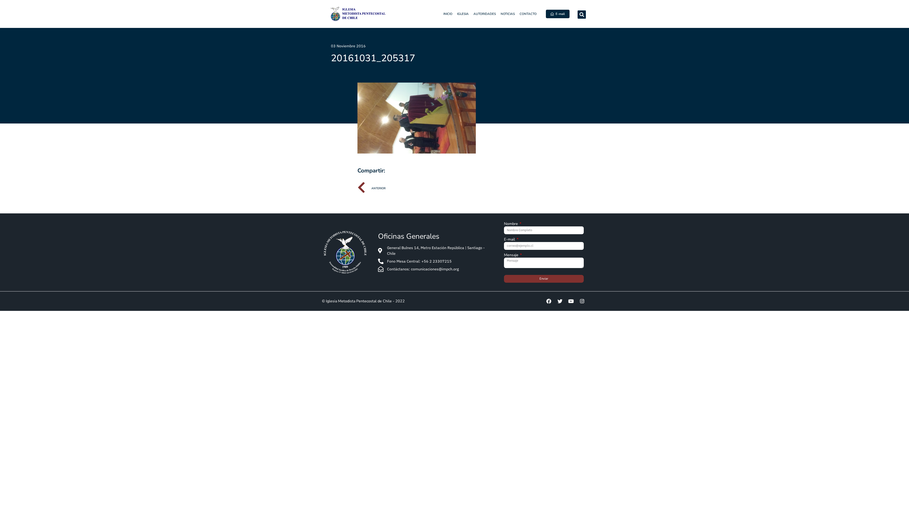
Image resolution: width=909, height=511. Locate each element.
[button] (582, 14)
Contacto (528, 14)
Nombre (511, 224)
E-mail (510, 240)
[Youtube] (571, 301)
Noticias (508, 14)
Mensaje (511, 255)
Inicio (447, 14)
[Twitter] (560, 301)
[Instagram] (582, 301)
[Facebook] (549, 301)
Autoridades (484, 14)
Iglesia (463, 14)
